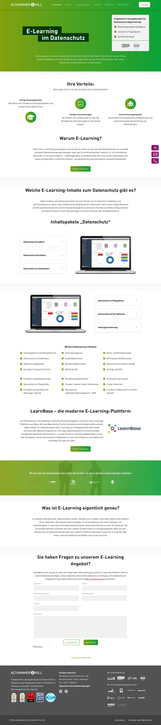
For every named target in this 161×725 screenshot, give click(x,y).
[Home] (26, 4)
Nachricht (38, 614)
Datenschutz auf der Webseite (111, 313)
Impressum (120, 720)
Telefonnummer (88, 593)
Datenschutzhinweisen (95, 579)
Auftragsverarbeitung (108, 327)
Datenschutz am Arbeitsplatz (36, 268)
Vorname (37, 583)
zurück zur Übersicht (80, 657)
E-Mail (36, 604)
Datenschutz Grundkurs (33, 241)
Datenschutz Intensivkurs (34, 255)
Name (84, 583)
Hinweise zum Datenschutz (140, 720)
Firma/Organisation (41, 593)
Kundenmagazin (83, 4)
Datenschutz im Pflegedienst (111, 300)
